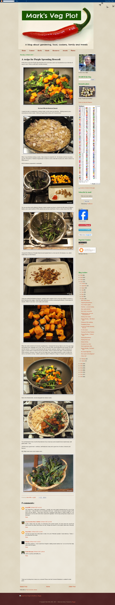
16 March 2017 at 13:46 (37, 531)
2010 (81, 376)
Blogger (73, 602)
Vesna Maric (28, 531)
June (82, 292)
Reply (26, 517)
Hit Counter (81, 244)
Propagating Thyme (85, 324)
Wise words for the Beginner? (87, 353)
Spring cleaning (84, 341)
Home (24, 50)
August (83, 287)
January (83, 360)
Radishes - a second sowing (87, 306)
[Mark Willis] (83, 219)
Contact (31, 50)
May (82, 294)
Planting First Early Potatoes (87, 332)
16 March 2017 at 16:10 (35, 541)
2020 (81, 275)
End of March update (86, 304)
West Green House (85, 300)
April (82, 296)
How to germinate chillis (86, 346)
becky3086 (27, 507)
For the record (84, 329)
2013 (81, 370)
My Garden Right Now (86, 351)
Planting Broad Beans (86, 337)
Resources (56, 50)
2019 (81, 277)
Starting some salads (86, 316)
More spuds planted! (85, 309)
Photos (73, 50)
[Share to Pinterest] (45, 497)
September (84, 285)
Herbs (40, 50)
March (83, 298)
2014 (81, 368)
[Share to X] (42, 497)
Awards (65, 50)
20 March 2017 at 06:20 (39, 551)
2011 (81, 374)
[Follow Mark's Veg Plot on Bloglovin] (85, 235)
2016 (81, 363)
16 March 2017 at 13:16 (36, 507)
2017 (81, 281)
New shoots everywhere (86, 311)
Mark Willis (81, 208)
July (82, 290)
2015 (81, 365)
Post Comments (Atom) (31, 589)
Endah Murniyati (29, 551)
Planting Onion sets (85, 339)
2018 (81, 279)
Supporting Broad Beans (86, 302)
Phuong (27, 541)
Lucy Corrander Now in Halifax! (32, 521)
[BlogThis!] (41, 497)
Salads (47, 50)
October (83, 283)
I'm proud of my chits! (86, 344)
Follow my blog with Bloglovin (85, 102)
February (83, 358)
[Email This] (39, 497)
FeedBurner (89, 203)
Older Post (72, 586)
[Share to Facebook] (44, 497)
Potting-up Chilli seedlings (87, 322)
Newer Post (23, 586)
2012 (81, 372)
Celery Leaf (83, 356)
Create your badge (82, 221)
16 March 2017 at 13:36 (46, 521)
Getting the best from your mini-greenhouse (87, 314)
